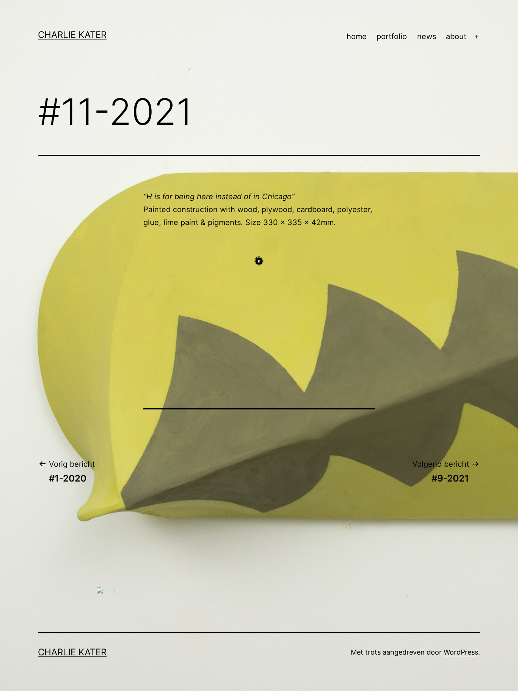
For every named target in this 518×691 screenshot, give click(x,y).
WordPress (461, 652)
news (426, 36)
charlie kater (72, 34)
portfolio (392, 36)
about (456, 36)
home (357, 36)
